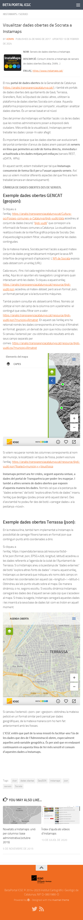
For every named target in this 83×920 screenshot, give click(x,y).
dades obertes (27, 780)
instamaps (55, 780)
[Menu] (78, 5)
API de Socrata (61, 258)
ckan (14, 780)
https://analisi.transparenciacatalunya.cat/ (28, 87)
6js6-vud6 (41, 223)
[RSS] (41, 909)
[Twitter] (34, 909)
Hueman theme (60, 900)
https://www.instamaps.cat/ (48, 70)
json (66, 780)
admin (10, 39)
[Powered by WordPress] (28, 900)
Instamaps (10, 14)
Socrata (18, 786)
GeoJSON (42, 780)
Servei (23, 14)
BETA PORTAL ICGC (17, 5)
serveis (7, 786)
